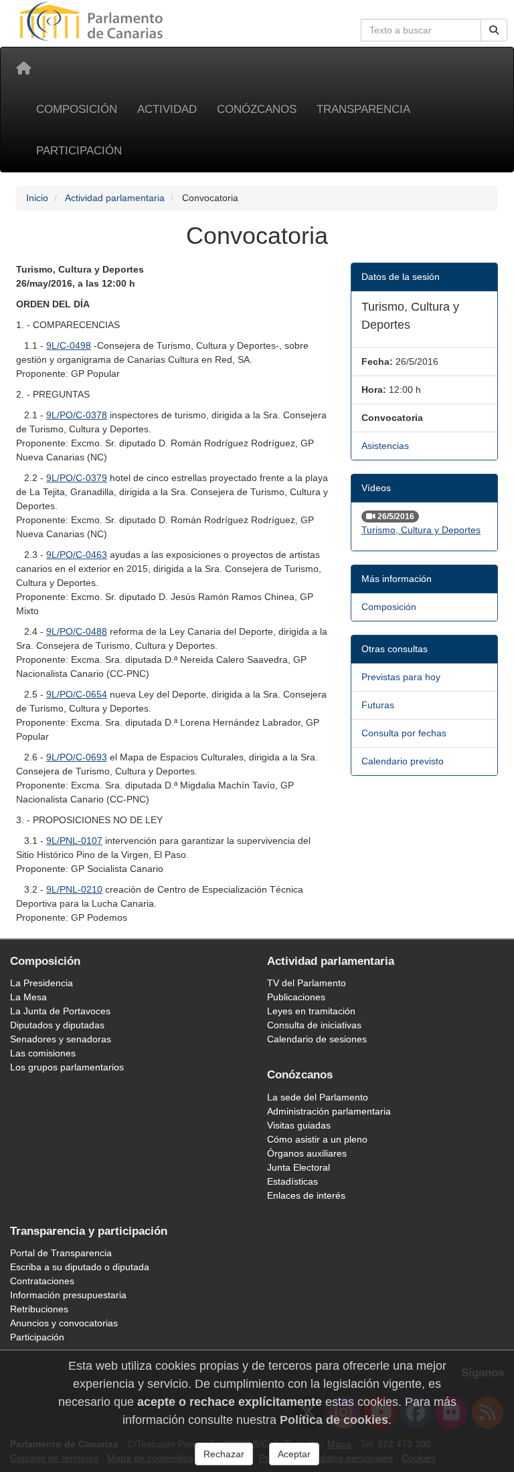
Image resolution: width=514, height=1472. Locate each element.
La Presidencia (41, 983)
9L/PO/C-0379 (76, 477)
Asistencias (385, 445)
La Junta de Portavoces (60, 1011)
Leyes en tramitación (311, 1011)
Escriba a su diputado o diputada (79, 1267)
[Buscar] (494, 30)
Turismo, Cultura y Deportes (421, 530)
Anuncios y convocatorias (64, 1323)
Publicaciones (296, 997)
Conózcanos (256, 109)
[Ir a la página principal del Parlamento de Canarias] (93, 20)
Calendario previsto (402, 761)
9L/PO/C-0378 (76, 415)
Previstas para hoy (400, 677)
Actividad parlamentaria (115, 197)
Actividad (167, 109)
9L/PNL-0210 (74, 889)
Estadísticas (292, 1181)
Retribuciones (39, 1309)
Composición (76, 109)
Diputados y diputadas (57, 1025)
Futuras (377, 705)
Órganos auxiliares (307, 1153)
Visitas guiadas (299, 1125)
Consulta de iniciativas (314, 1025)
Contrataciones (42, 1281)
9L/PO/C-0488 (76, 631)
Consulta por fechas (403, 733)
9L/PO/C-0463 (76, 554)
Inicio (37, 197)
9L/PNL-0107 (74, 840)
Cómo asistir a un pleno (317, 1139)
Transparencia (363, 109)
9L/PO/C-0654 (76, 694)
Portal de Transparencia (61, 1252)
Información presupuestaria (68, 1295)
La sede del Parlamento (317, 1097)
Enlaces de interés (306, 1195)
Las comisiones (43, 1053)
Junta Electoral (298, 1167)
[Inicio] (23, 68)
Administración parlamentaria (329, 1111)
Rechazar (223, 1454)
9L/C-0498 (68, 345)
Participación (79, 150)
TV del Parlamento (306, 983)
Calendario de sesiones (317, 1039)
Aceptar (294, 1454)
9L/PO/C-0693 (76, 757)
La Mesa (28, 997)
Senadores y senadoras (60, 1039)
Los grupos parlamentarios (67, 1067)
